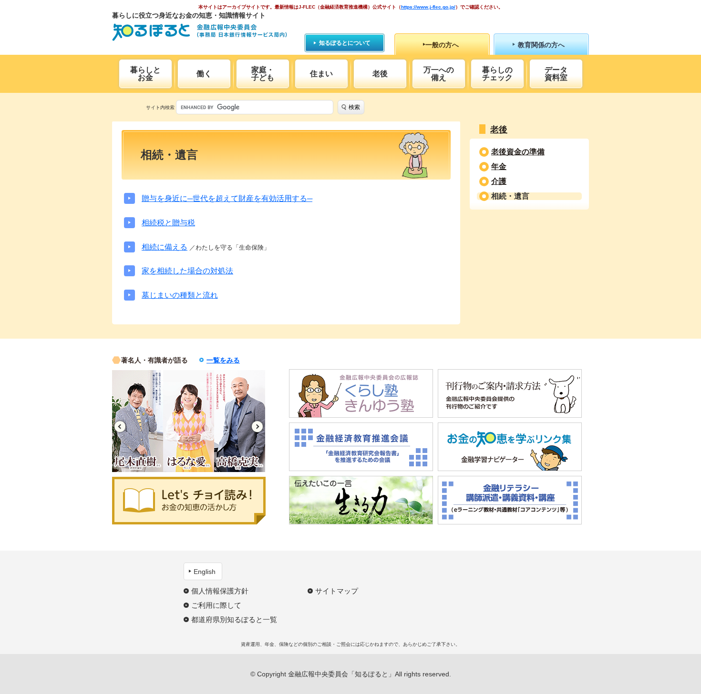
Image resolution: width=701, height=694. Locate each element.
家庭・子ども (262, 73)
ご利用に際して (216, 605)
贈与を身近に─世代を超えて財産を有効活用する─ (227, 198)
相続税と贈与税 (168, 223)
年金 (498, 167)
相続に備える (164, 247)
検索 (354, 107)
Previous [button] (119, 426)
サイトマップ (336, 590)
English (205, 571)
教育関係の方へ (541, 45)
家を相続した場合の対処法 (187, 271)
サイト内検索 (160, 107)
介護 (498, 181)
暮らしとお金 (145, 73)
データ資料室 (556, 73)
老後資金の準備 (518, 152)
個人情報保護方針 (219, 590)
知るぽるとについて (345, 43)
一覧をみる (223, 360)
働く (204, 74)
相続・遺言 (510, 196)
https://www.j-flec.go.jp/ (428, 7)
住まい (321, 74)
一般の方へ (442, 45)
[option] (137, 421)
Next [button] (257, 426)
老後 (380, 74)
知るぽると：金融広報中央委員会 (199, 32)
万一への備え (438, 73)
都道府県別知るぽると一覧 (234, 619)
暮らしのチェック (497, 73)
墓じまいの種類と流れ (180, 295)
